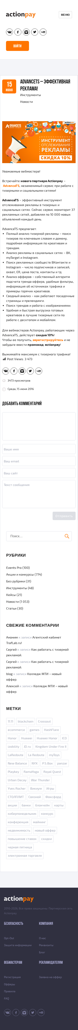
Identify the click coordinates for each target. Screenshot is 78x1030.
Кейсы (11, 595)
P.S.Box (47, 763)
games (34, 730)
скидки (46, 839)
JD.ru (27, 747)
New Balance (17, 763)
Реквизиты (46, 945)
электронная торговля (25, 856)
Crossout (44, 722)
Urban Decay (17, 780)
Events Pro (14, 568)
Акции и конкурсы (20, 575)
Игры (50, 789)
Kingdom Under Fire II (50, 747)
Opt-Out (9, 938)
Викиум (36, 789)
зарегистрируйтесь (48, 340)
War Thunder (40, 780)
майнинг (39, 822)
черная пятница (20, 847)
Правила (9, 991)
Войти (17, 46)
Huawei (26, 738)
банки (26, 805)
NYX (35, 763)
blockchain (25, 722)
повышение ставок (22, 839)
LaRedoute (15, 755)
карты (59, 805)
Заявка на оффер (50, 977)
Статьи (11, 609)
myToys (54, 755)
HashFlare (51, 730)
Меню (65, 15)
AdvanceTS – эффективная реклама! (45, 85)
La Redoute (36, 755)
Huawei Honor (47, 738)
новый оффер (45, 831)
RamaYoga (31, 772)
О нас (42, 938)
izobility (13, 747)
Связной (34, 797)
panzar (62, 763)
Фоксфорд (53, 797)
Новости (26, 102)
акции (12, 805)
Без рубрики (15, 581)
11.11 (10, 722)
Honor (12, 738)
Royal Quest (52, 772)
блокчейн (42, 805)
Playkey (13, 772)
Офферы (9, 984)
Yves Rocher (17, 789)
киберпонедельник (22, 814)
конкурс (47, 814)
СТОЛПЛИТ (16, 797)
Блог (42, 952)
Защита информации (18, 945)
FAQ (6, 998)
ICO (64, 738)
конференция (18, 822)
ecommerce (16, 730)
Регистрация (12, 977)
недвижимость (19, 831)
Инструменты (30, 95)
